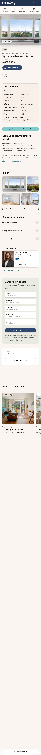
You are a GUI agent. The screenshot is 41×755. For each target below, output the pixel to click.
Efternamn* (9, 307)
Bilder (13, 11)
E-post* (8, 293)
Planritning (22, 11)
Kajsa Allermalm (21, 253)
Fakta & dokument (14, 68)
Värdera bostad (34, 11)
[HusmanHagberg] (8, 3)
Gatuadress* (10, 314)
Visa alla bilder (11, 209)
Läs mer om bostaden (10, 161)
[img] (16, 259)
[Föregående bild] (3, 29)
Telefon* (8, 321)
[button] (20, 190)
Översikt (5, 11)
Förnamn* (9, 300)
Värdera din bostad (20, 330)
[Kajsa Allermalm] (8, 259)
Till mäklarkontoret (9, 270)
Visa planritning (30, 209)
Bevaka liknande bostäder (22, 129)
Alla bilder (6, 41)
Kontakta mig (22, 265)
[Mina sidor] (34, 3)
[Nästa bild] (37, 29)
